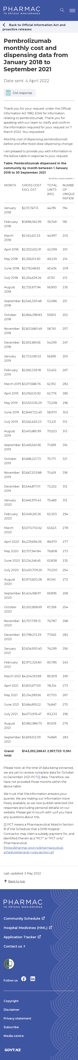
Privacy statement (17, 1018)
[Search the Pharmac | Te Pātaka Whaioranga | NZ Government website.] (62, 10)
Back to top (16, 881)
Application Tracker (20, 937)
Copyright (11, 1001)
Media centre (14, 1036)
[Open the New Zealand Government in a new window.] (39, 1050)
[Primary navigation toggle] (71, 10)
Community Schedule (22, 919)
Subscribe (11, 1027)
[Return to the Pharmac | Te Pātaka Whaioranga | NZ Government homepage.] (22, 10)
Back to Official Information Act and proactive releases (34, 27)
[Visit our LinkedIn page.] (33, 978)
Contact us (13, 946)
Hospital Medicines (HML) (26, 928)
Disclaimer (12, 1009)
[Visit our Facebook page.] (23, 978)
